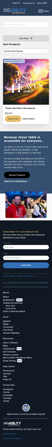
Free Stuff (8, 330)
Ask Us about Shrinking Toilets (17, 357)
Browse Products (17, 175)
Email (5, 254)
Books (6, 324)
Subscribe (26, 265)
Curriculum (8, 327)
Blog (5, 345)
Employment (9, 300)
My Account (8, 370)
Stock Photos (9, 361)
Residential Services (12, 303)
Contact (7, 373)
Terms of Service (25, 276)
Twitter (6, 392)
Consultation (9, 348)
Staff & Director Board (14, 311)
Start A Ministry (10, 342)
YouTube (7, 398)
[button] (42, 3)
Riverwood (11, 308)
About (6, 297)
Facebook (8, 395)
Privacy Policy (8, 276)
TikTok (6, 401)
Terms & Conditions (12, 438)
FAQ (5, 376)
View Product (29, 118)
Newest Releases (11, 333)
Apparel (7, 321)
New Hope (10, 306)
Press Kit (7, 379)
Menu (46, 11)
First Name (7, 243)
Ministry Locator (11, 355)
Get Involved (9, 351)
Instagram (8, 389)
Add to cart (13, 119)
